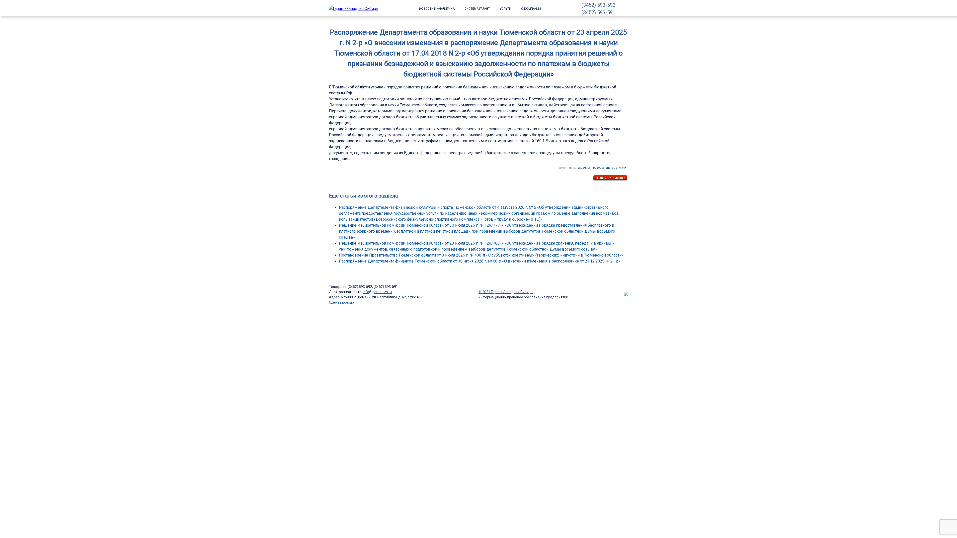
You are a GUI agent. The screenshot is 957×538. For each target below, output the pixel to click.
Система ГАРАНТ (477, 8)
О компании (531, 8)
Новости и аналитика (437, 8)
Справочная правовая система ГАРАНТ (601, 167)
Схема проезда (341, 302)
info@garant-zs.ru (377, 292)
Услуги (505, 8)
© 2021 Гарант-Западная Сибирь (505, 292)
